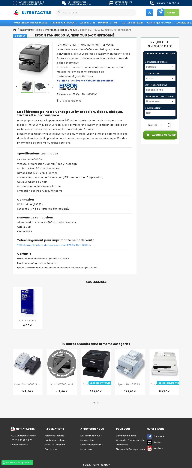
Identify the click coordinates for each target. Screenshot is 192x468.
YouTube (158, 448)
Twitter (157, 442)
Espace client (121, 4)
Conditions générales (91, 444)
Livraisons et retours (55, 440)
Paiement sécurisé (54, 435)
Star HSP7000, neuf (62, 384)
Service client (87, 440)
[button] (94, 402)
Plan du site (51, 449)
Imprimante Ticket (108, 23)
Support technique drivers (79, 4)
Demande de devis (123, 2)
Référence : (64, 94)
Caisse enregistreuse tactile (30, 23)
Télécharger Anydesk (77, 2)
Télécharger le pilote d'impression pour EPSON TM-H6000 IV (54, 245)
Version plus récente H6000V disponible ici (85, 80)
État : (60, 100)
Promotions (122, 444)
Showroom (86, 449)
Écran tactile (87, 23)
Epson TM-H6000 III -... (27, 384)
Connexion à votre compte (130, 440)
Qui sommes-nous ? (91, 435)
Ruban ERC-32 (27, 320)
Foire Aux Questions (55, 444)
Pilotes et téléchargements (130, 449)
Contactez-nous (19, 444)
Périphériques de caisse (160, 23)
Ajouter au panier (161, 135)
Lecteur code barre (133, 23)
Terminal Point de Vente (63, 23)
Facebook (158, 436)
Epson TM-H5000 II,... (130, 384)
